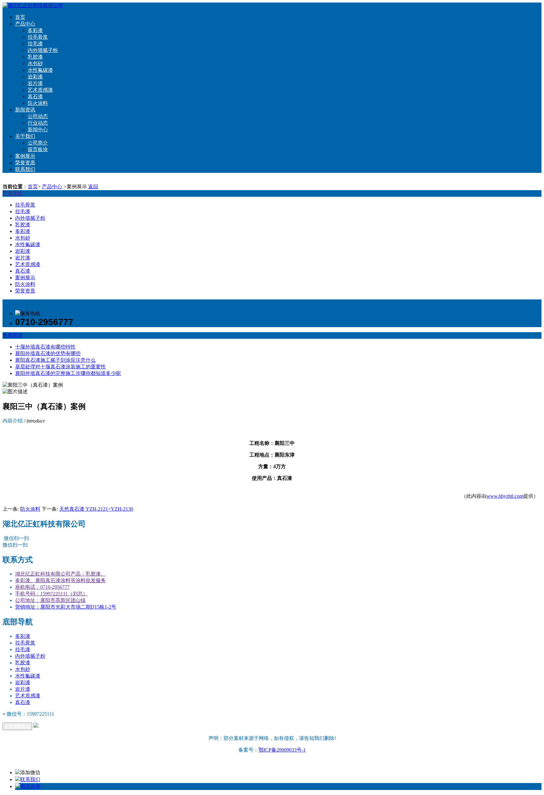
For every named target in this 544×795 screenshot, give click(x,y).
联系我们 (25, 169)
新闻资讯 (25, 109)
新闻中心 (38, 129)
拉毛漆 (35, 43)
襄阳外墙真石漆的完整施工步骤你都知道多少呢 (68, 373)
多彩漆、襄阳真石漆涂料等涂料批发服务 (60, 580)
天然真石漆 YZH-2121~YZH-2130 (96, 509)
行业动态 (38, 123)
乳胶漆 (35, 57)
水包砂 (35, 63)
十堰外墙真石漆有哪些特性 (45, 346)
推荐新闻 (13, 335)
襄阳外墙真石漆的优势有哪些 (48, 353)
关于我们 (25, 136)
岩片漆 (35, 83)
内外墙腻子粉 (43, 50)
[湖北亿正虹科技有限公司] (33, 5)
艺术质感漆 (40, 90)
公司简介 (38, 142)
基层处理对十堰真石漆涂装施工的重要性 (60, 366)
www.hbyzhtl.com (504, 496)
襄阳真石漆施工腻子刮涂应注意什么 (55, 360)
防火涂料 (38, 103)
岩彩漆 (35, 76)
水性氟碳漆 (40, 70)
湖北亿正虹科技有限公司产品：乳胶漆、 (60, 573)
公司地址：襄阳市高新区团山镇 (50, 600)
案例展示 (25, 156)
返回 (93, 186)
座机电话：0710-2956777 (42, 587)
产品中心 (25, 23)
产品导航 (13, 193)
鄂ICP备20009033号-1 (282, 749)
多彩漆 (35, 30)
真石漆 (35, 96)
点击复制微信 (17, 726)
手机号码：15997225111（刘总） (51, 593)
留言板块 (38, 149)
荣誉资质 (25, 162)
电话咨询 (30, 786)
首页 (20, 17)
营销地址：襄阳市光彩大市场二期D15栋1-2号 (65, 607)
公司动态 (38, 116)
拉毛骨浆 (38, 37)
